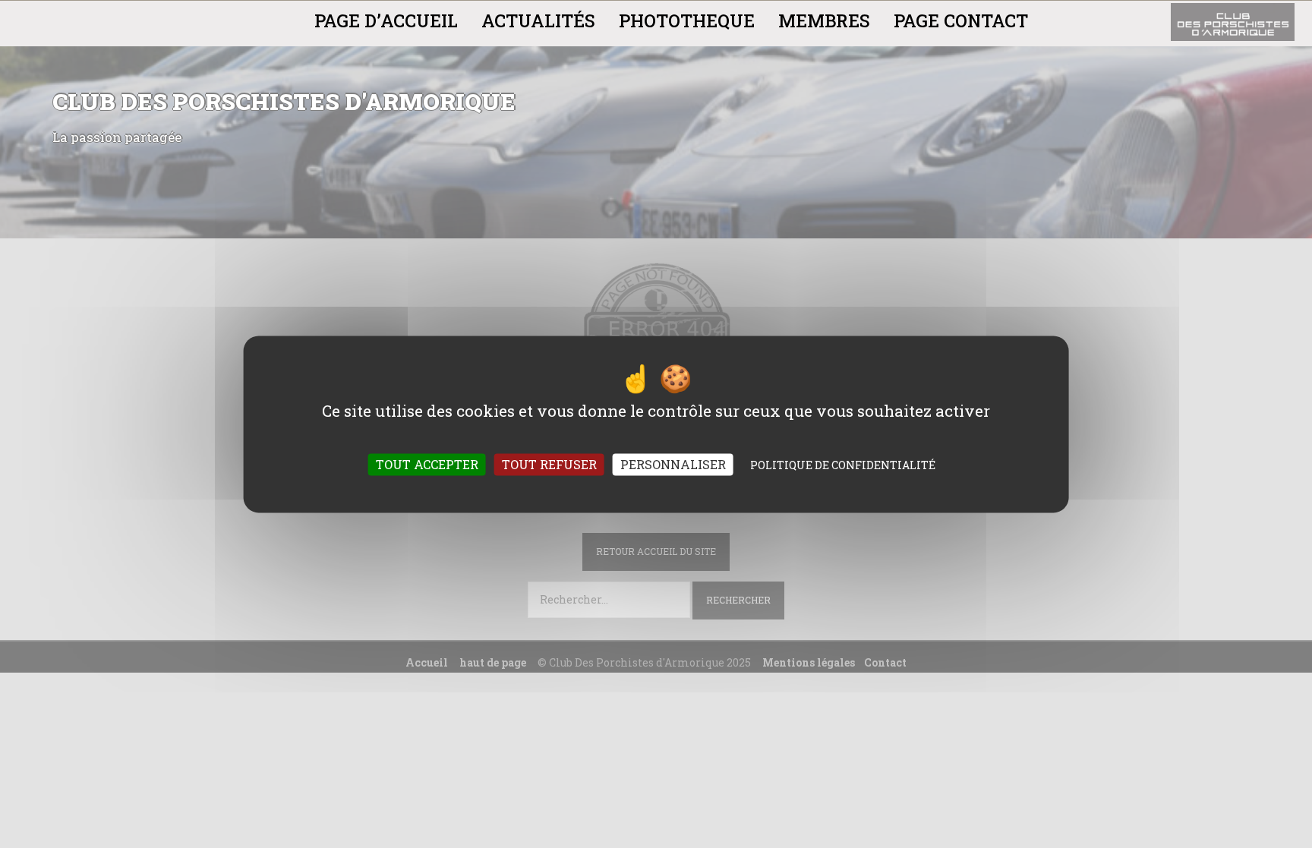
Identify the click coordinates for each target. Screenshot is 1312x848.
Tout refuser (549, 464)
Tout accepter (427, 464)
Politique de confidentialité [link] (842, 465)
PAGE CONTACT (961, 20)
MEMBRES (824, 20)
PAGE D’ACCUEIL (386, 20)
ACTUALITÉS (538, 20)
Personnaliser (673, 464)
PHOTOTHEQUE (687, 20)
